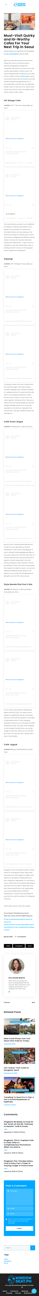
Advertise (24, 1291)
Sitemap (9, 1293)
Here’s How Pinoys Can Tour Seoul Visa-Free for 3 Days (17, 1039)
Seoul (30, 946)
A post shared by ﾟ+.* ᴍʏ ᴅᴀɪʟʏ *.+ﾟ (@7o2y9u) (19, 162)
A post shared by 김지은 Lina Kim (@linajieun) (19, 481)
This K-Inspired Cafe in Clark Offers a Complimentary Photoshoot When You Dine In (19, 1143)
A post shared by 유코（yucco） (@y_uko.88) (19, 807)
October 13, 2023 (10, 1105)
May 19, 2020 (8, 937)
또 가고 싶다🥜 (10, 214)
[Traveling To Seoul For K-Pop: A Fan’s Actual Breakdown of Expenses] (19, 1085)
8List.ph (18, 1293)
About (5, 1291)
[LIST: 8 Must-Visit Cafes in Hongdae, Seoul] (19, 1056)
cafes (8, 946)
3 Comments (21, 937)
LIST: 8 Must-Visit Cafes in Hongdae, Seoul (16, 1069)
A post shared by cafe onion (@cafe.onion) (18, 538)
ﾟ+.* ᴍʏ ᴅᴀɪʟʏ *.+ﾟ (21, 218)
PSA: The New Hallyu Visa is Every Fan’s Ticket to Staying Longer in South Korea (18, 1163)
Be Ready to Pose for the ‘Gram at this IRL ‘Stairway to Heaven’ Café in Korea (18, 1124)
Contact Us (14, 1291)
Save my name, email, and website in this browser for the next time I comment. (20, 1221)
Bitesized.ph (28, 1293)
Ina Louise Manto (12, 54)
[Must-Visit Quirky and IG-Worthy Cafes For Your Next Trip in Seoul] (19, 966)
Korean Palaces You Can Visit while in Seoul (19, 925)
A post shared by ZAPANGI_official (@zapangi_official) (21, 321)
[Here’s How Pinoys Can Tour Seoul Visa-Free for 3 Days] (19, 1026)
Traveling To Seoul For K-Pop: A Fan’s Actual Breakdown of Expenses (19, 1099)
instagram (19, 946)
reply (5, 1129)
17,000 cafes (24, 76)
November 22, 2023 (10, 1073)
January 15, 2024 (9, 1044)
